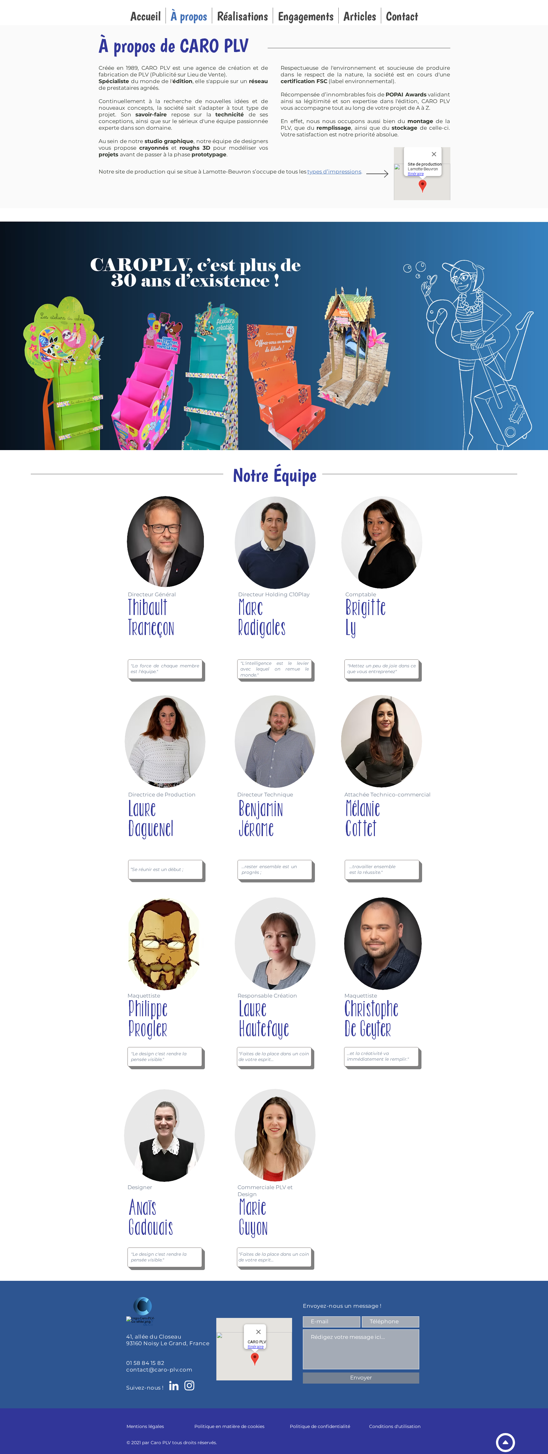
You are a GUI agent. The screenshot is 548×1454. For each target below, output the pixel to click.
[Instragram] (189, 1385)
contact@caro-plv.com (159, 1369)
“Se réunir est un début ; (156, 869)
